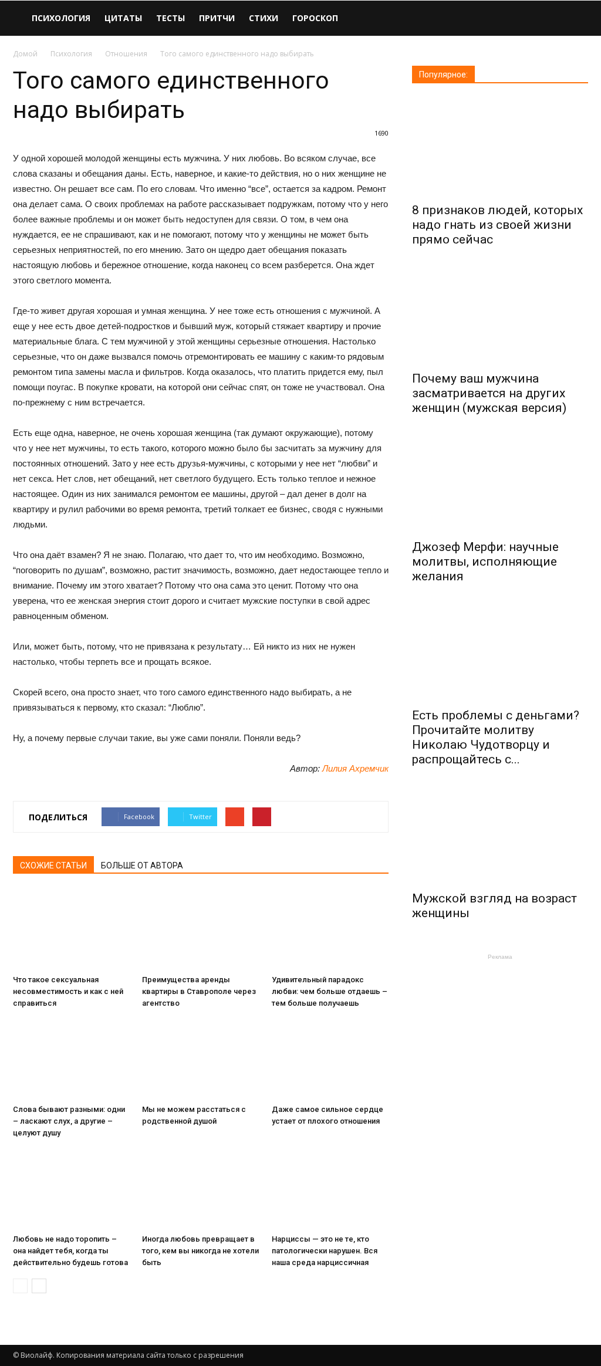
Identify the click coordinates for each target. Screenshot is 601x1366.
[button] (574, 19)
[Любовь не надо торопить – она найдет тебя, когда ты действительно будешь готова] (71, 1189)
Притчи (217, 17)
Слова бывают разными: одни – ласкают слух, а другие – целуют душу (69, 1121)
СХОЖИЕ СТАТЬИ (53, 865)
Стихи (263, 17)
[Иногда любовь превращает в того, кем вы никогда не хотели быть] (200, 1189)
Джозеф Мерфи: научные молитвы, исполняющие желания (485, 561)
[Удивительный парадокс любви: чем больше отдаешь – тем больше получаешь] (330, 930)
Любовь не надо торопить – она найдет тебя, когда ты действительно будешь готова (70, 1251)
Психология (61, 17)
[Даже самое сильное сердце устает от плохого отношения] (330, 1059)
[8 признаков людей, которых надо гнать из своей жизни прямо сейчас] (500, 147)
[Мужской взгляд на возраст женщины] (500, 835)
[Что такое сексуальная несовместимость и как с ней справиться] (71, 930)
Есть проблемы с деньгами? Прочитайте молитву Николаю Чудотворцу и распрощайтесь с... (495, 737)
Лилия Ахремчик (355, 768)
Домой (25, 54)
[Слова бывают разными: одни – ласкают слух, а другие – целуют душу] (71, 1059)
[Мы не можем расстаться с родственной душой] (200, 1059)
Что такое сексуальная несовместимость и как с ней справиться (68, 991)
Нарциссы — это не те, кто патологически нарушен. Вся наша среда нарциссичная (324, 1251)
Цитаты (123, 17)
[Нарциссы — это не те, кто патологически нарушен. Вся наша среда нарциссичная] (330, 1189)
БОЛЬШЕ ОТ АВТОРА (142, 865)
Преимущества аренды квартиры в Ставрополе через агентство (199, 991)
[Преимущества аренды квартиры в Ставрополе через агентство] (200, 930)
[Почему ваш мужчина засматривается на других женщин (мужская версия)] (500, 315)
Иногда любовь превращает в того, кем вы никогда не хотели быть (200, 1251)
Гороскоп (315, 17)
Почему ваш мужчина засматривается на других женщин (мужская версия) (489, 393)
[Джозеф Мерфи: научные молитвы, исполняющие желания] (500, 483)
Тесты (170, 17)
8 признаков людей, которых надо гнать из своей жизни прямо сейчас (497, 224)
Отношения (126, 54)
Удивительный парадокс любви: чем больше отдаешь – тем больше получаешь (329, 991)
